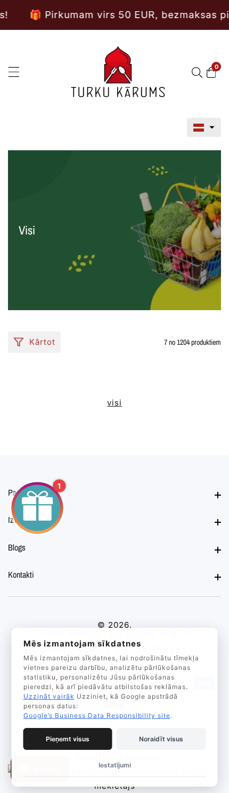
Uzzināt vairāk (49, 696)
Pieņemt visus (67, 739)
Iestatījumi (115, 765)
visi (114, 403)
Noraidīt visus (161, 739)
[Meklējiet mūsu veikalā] (199, 72)
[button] (204, 127)
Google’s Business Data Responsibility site (96, 715)
